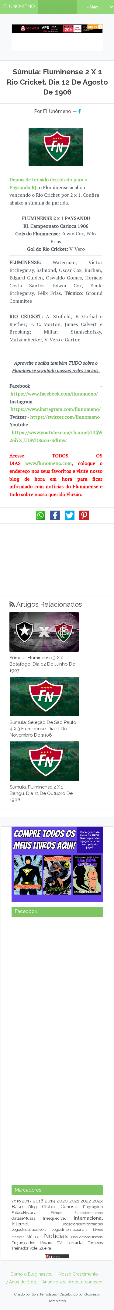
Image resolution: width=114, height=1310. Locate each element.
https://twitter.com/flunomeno (65, 417)
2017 (27, 1201)
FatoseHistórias (25, 1212)
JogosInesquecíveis (29, 1229)
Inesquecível (54, 1218)
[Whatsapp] (40, 518)
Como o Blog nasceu (31, 1274)
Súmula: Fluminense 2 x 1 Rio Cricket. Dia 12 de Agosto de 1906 (57, 81)
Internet (20, 1224)
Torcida (75, 1242)
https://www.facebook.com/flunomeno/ (54, 393)
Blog (32, 1207)
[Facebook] (55, 518)
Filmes (56, 1213)
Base (17, 1206)
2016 (16, 1201)
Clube (48, 1206)
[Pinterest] (84, 518)
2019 (50, 1201)
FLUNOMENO (19, 6)
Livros (98, 1230)
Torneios (95, 1243)
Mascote (18, 1237)
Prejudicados (23, 1243)
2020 (62, 1201)
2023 (97, 1201)
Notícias (56, 1236)
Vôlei (33, 1248)
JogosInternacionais (69, 1229)
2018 (38, 1201)
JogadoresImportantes (82, 1224)
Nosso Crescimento (78, 1274)
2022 (86, 1201)
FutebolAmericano (88, 1213)
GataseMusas (23, 1218)
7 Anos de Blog (21, 1281)
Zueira (45, 1248)
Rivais (46, 1242)
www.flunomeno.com (48, 463)
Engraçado (93, 1207)
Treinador (20, 1248)
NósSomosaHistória (87, 1237)
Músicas (34, 1236)
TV (59, 1243)
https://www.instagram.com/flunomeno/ (56, 409)
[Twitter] (69, 518)
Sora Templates (44, 1294)
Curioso (69, 1206)
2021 (74, 1201)
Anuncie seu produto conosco (72, 1281)
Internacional (88, 1218)
